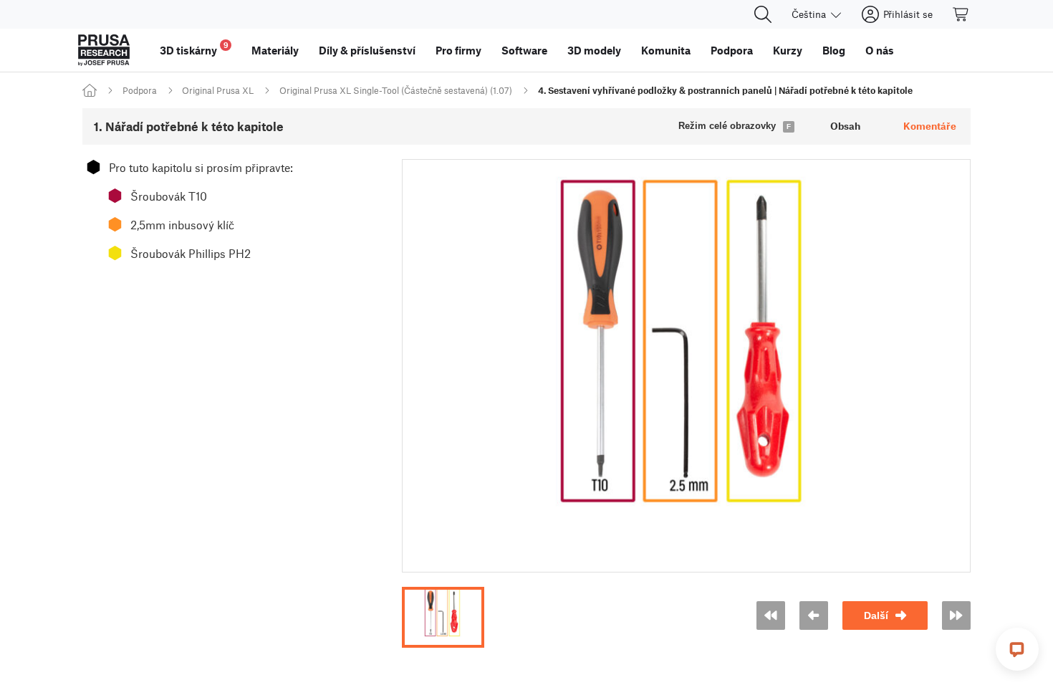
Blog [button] (833, 50)
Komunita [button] (666, 50)
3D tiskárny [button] (194, 48)
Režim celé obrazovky (727, 125)
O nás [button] (879, 50)
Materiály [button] (275, 50)
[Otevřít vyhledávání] (763, 14)
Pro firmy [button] (458, 50)
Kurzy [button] (787, 50)
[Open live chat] (1017, 649)
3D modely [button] (594, 50)
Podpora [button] (732, 50)
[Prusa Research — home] (104, 50)
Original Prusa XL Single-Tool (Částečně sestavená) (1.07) (395, 90)
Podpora (139, 90)
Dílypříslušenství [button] (367, 50)
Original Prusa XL (218, 90)
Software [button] (524, 50)
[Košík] (961, 14)
